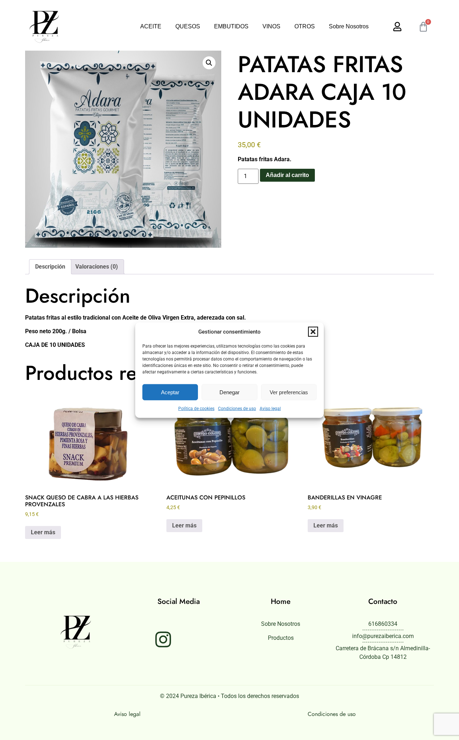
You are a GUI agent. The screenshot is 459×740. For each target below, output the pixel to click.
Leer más (43, 532)
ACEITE (150, 26)
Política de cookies (196, 408)
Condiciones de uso (237, 408)
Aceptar (170, 392)
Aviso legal (270, 408)
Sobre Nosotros (349, 26)
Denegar (229, 392)
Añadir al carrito (287, 175)
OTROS (304, 26)
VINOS (271, 26)
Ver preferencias (289, 392)
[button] (313, 331)
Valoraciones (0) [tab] (96, 266)
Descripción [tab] (50, 266)
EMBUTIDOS (231, 26)
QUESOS (187, 26)
